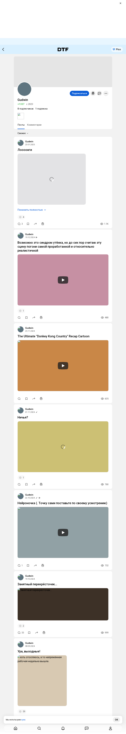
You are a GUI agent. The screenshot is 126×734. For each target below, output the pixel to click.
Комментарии (34, 124)
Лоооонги (25, 150)
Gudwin (29, 141)
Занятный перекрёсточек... (37, 584)
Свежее (22, 133)
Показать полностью (30, 209)
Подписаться (79, 93)
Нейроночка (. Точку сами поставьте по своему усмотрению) (62, 503)
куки (23, 720)
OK (116, 719)
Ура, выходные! (29, 651)
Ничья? (23, 417)
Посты (21, 124)
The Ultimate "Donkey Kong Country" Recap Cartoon (53, 336)
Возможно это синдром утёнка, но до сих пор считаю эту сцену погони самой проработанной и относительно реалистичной (59, 246)
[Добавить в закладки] (28, 224)
